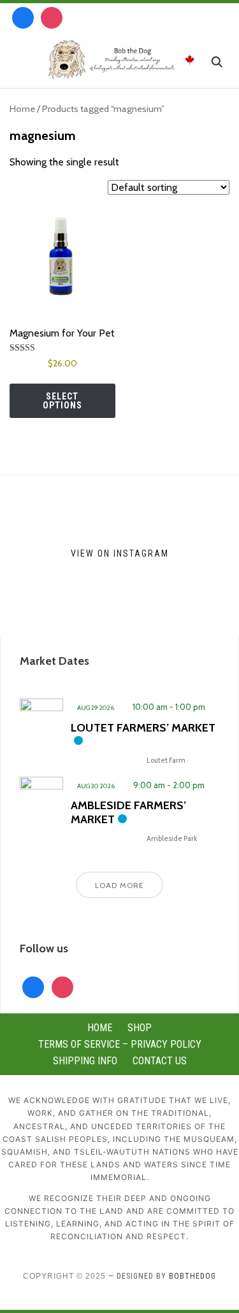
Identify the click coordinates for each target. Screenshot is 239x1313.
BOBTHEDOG (192, 1276)
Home (22, 109)
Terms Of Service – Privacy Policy (119, 1044)
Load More (119, 885)
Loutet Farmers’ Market (143, 728)
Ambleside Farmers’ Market (128, 812)
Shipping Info (85, 1061)
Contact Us (160, 1061)
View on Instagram (120, 553)
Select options (62, 400)
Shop (139, 1028)
